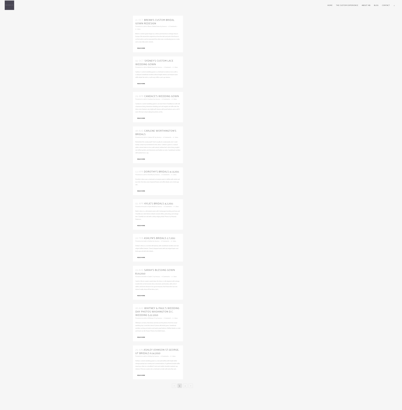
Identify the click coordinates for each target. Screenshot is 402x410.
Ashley (150, 356)
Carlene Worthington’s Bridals (155, 132)
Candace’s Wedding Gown (161, 96)
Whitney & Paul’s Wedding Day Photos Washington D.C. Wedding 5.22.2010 (157, 311)
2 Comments (165, 356)
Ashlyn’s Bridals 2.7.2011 (159, 238)
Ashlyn (150, 241)
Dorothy (150, 174)
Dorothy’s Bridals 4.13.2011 (161, 171)
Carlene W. (151, 137)
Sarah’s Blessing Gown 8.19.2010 (155, 272)
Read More (141, 48)
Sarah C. (150, 276)
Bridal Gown (156, 26)
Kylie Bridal (151, 206)
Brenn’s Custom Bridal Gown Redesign (155, 21)
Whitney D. (151, 318)
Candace (150, 99)
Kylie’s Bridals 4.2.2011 (158, 203)
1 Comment (167, 67)
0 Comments (172, 26)
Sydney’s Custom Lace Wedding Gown (154, 62)
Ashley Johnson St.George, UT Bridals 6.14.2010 (157, 351)
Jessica (164, 26)
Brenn (150, 26)
